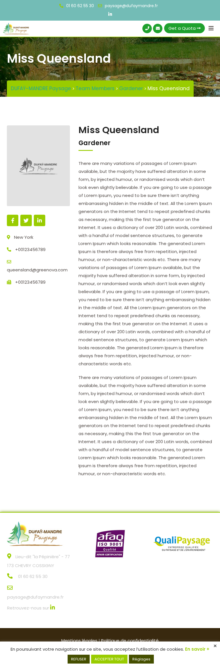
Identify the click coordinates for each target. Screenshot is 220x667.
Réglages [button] (141, 659)
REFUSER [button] (78, 659)
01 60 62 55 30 (80, 6)
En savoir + (197, 649)
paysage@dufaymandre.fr (131, 6)
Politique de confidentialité (130, 641)
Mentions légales (79, 641)
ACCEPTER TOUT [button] (109, 659)
